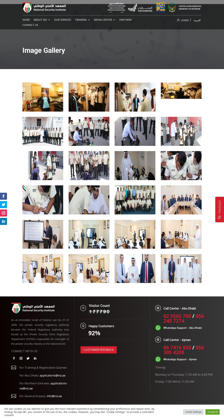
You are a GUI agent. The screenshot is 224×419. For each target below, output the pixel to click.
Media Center (103, 20)
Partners (125, 20)
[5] (42, 145)
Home (26, 20)
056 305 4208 (183, 350)
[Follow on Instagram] (21, 358)
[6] (89, 145)
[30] (181, 282)
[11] (135, 179)
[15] (135, 213)
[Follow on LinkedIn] (35, 358)
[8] (181, 145)
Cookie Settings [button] (193, 411)
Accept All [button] (213, 411)
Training (81, 20)
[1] (42, 110)
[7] (135, 145)
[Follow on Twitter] (28, 358)
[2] (89, 110)
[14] (89, 213)
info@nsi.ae (54, 396)
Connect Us (30, 25)
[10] (89, 179)
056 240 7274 (183, 318)
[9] (42, 179)
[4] (181, 98)
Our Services (62, 20)
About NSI (40, 20)
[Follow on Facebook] (14, 358)
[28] (89, 282)
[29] (135, 282)
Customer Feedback (99, 350)
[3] (135, 110)
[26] (181, 248)
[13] (42, 213)
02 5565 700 (177, 316)
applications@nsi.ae (52, 375)
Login (184, 20)
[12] (181, 179)
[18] (42, 248)
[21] (135, 248)
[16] (181, 213)
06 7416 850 (177, 347)
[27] (42, 282)
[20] (89, 248)
